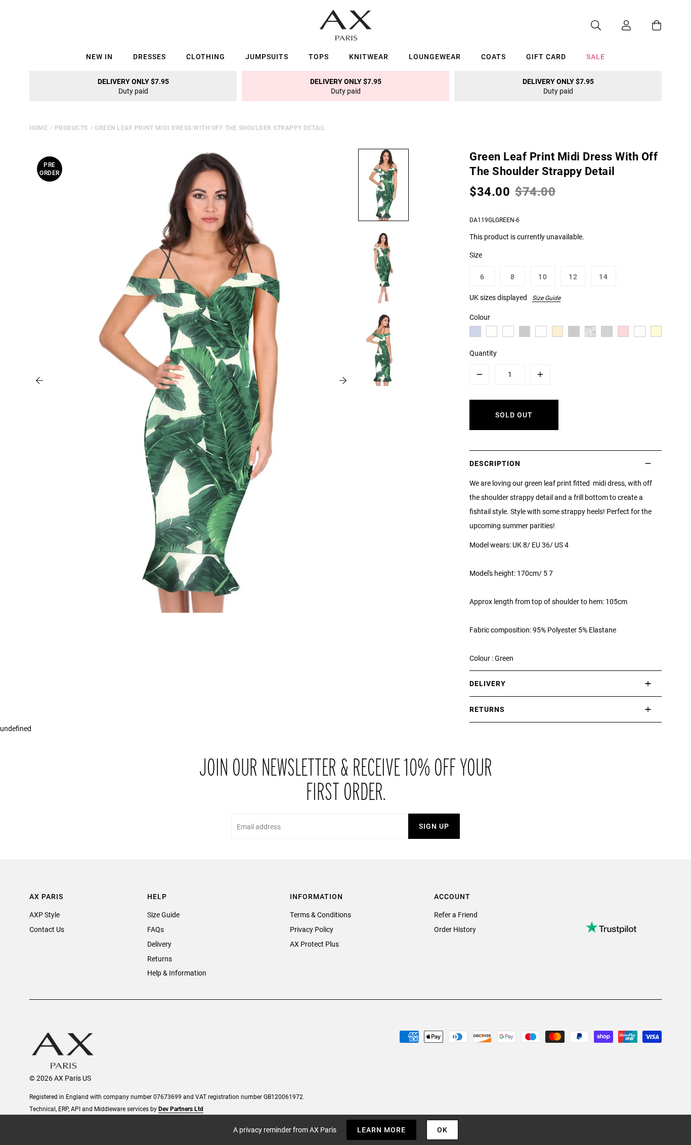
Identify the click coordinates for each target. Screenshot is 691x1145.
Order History (455, 929)
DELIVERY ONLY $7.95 (133, 86)
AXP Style (44, 914)
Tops (319, 56)
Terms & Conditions (320, 914)
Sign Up (434, 826)
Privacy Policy (311, 929)
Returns (159, 958)
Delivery (159, 944)
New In (99, 56)
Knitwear (368, 56)
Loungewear (435, 56)
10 (542, 276)
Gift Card (546, 56)
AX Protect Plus (314, 944)
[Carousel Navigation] (191, 380)
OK (442, 1129)
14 (603, 276)
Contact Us (46, 929)
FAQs (155, 929)
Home (38, 127)
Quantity (483, 353)
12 (573, 276)
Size (475, 255)
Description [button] (495, 463)
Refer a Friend (456, 914)
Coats (493, 56)
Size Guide (546, 297)
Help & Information (176, 973)
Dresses (149, 56)
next (343, 380)
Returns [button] (487, 709)
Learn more (381, 1129)
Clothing (205, 56)
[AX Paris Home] (346, 25)
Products (71, 127)
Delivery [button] (487, 683)
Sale (595, 56)
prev (39, 380)
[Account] (616, 25)
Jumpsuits (266, 56)
